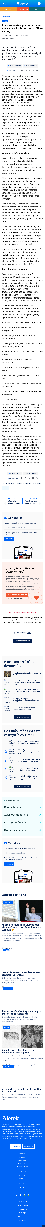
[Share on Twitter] (30, 70)
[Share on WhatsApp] (37, 70)
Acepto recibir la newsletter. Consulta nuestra (21, 533)
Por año (22, 1187)
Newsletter (22, 1175)
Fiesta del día (12, 807)
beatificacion (8, 989)
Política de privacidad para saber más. (21, 533)
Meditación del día (16, 815)
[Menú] (8, 4)
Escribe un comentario (22, 641)
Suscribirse (16, 1146)
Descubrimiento (22, 1166)
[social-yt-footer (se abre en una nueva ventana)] (16, 1195)
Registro (8, 9)
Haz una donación (22, 1205)
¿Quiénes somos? (22, 1209)
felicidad (7, 950)
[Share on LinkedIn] (26, 70)
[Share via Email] (33, 70)
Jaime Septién (25, 35)
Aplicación (22, 1178)
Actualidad (22, 1157)
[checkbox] (4, 532)
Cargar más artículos (22, 717)
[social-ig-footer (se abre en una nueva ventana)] (28, 1195)
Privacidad (22, 1220)
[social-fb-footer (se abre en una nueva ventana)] (20, 1195)
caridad (6, 1028)
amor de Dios (8, 1067)
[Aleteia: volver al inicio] (22, 4)
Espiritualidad (6, 16)
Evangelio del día (15, 822)
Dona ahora (21, 9)
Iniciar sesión (28, 1146)
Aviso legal (22, 1213)
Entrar (29, 633)
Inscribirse (9, 539)
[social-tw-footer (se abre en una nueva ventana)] (24, 1195)
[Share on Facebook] (22, 70)
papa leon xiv (8, 902)
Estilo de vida (22, 1163)
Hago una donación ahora (16, 595)
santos (5, 488)
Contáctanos (22, 1216)
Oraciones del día (15, 830)
